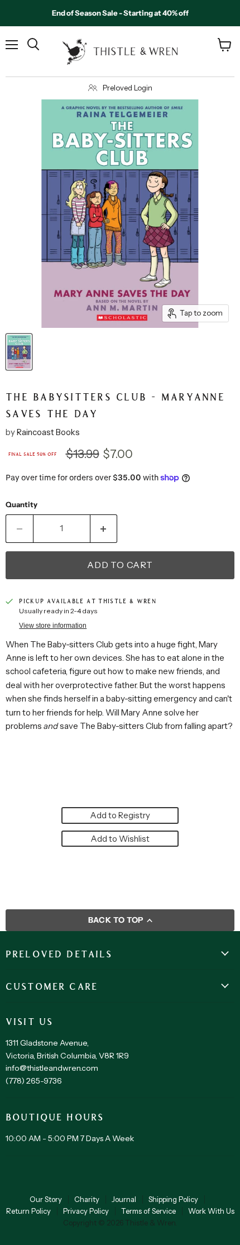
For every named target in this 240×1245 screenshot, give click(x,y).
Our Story (46, 1199)
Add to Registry (120, 815)
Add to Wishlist (120, 838)
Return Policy (28, 1210)
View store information (53, 625)
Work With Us (211, 1210)
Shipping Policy (173, 1199)
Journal (124, 1199)
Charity (86, 1199)
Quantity (21, 504)
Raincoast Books (48, 432)
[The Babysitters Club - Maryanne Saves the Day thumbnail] (19, 352)
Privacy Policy (86, 1210)
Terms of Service (148, 1210)
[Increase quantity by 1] (104, 528)
